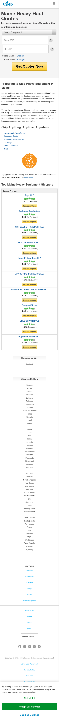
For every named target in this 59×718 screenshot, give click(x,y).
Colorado (29, 401)
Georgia (29, 417)
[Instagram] (24, 647)
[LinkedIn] (39, 647)
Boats (6, 148)
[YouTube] (34, 647)
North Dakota (29, 495)
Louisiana (29, 445)
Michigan (29, 454)
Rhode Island (29, 511)
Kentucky (29, 442)
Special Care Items (11, 145)
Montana (29, 467)
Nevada (29, 476)
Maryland (29, 448)
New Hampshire (29, 480)
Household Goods (11, 136)
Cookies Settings (29, 714)
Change (20, 55)
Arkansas (29, 394)
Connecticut (29, 404)
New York (29, 489)
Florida (29, 414)
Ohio (29, 499)
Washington (29, 540)
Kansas (30, 439)
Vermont (29, 533)
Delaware (29, 407)
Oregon (30, 505)
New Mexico (29, 486)
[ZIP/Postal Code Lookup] (51, 40)
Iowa (29, 435)
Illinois (29, 429)
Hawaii (29, 420)
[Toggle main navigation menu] (54, 4)
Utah (29, 530)
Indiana (30, 432)
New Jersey (29, 483)
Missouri (29, 464)
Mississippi (29, 461)
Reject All (29, 698)
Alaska (29, 388)
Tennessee (29, 524)
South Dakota (29, 521)
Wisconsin (29, 546)
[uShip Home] (8, 4)
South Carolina (29, 517)
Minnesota (29, 458)
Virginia (29, 536)
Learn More (28, 177)
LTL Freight (8, 142)
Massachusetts (29, 451)
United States (8, 55)
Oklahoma (29, 502)
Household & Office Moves (14, 139)
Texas (29, 527)
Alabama (29, 385)
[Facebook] (19, 647)
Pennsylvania (29, 508)
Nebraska (29, 473)
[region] (29, 700)
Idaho (29, 423)
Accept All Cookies (30, 706)
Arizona (29, 391)
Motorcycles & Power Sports (14, 133)
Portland (29, 364)
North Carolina (29, 492)
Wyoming (29, 549)
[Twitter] (29, 647)
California (29, 398)
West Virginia (29, 543)
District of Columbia (29, 410)
